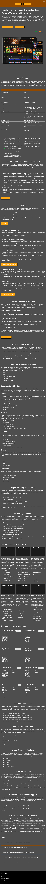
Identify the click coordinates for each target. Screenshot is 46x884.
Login (18, 3)
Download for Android (9, 264)
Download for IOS (8, 294)
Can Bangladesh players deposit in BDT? (15, 847)
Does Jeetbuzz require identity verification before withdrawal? (21, 857)
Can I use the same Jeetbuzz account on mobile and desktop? (21, 863)
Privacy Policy (4, 880)
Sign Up (27, 3)
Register (5, 198)
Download (20, 27)
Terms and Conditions (5, 878)
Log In (4, 223)
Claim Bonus (6, 337)
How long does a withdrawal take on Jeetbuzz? (17, 842)
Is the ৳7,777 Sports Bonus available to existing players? (19, 852)
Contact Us (3, 876)
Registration (7, 27)
